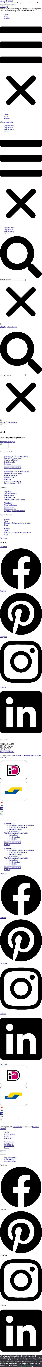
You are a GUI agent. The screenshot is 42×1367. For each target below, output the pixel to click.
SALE (6, 131)
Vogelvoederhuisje (10, 493)
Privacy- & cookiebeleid (12, 468)
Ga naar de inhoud (6, 1)
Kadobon (7, 464)
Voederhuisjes (9, 126)
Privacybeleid (26, 1366)
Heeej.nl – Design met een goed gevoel (17, 523)
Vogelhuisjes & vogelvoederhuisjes (16, 833)
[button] (21, 66)
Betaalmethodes (9, 462)
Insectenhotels (9, 129)
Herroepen (3, 538)
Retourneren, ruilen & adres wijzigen (16, 456)
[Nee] (32, 1366)
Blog (6, 16)
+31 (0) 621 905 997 (7, 752)
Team (6, 14)
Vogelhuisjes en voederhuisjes (14, 499)
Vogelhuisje (8, 491)
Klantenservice (9, 823)
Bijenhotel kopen (10, 497)
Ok (20, 1366)
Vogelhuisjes (8, 127)
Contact (7, 18)
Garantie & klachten (11, 460)
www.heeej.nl (17, 755)
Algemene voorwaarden (12, 466)
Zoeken (2, 280)
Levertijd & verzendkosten (13, 458)
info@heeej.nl (5, 750)
